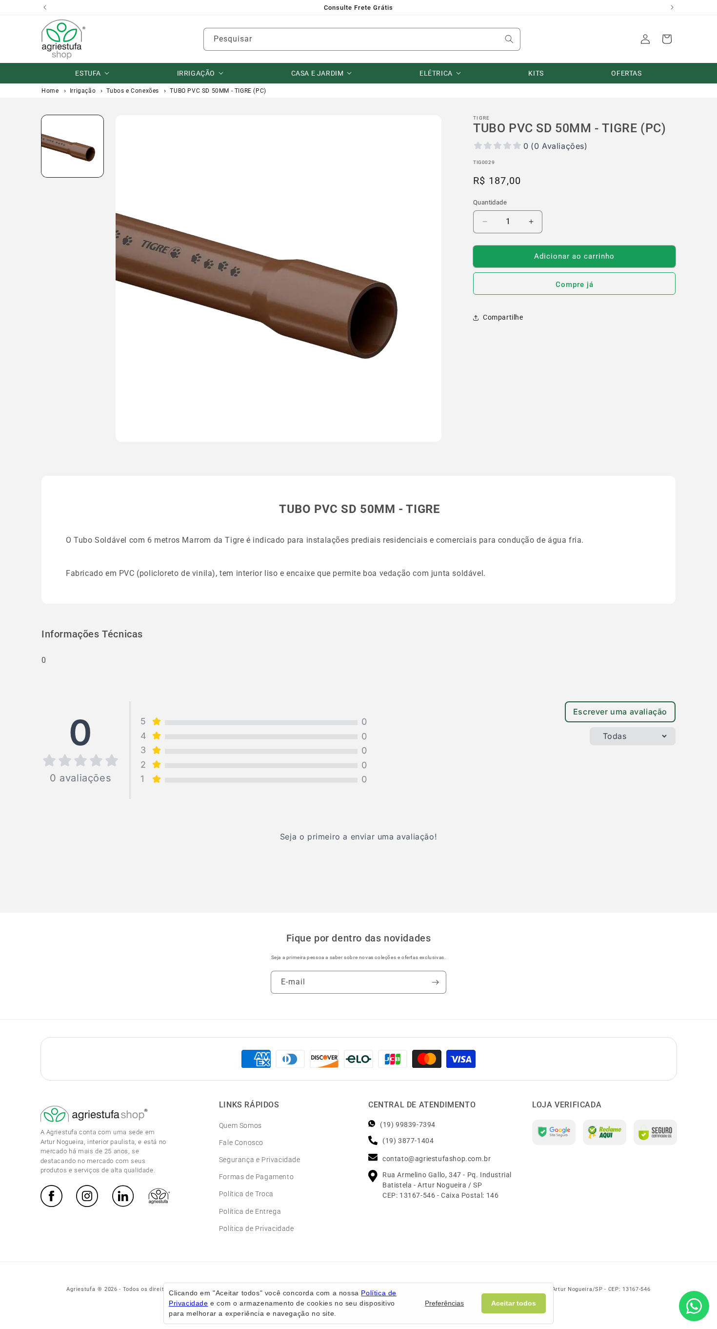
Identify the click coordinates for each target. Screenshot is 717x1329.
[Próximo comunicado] (672, 7)
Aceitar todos (513, 1303)
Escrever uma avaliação (620, 711)
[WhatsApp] (694, 1306)
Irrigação (83, 90)
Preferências (444, 1303)
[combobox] (362, 39)
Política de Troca (246, 1194)
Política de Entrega (250, 1211)
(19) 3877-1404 (408, 1141)
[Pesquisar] (509, 39)
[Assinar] (435, 982)
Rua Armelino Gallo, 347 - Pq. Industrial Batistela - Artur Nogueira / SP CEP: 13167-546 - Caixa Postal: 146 (447, 1185)
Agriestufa (80, 1289)
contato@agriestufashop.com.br (436, 1159)
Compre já (575, 284)
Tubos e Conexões (132, 90)
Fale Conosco (241, 1142)
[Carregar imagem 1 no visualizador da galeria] (72, 146)
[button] (666, 39)
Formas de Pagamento (256, 1177)
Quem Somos (240, 1125)
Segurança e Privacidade (259, 1160)
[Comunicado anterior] (45, 7)
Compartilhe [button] (503, 317)
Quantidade (490, 202)
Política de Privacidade (256, 1228)
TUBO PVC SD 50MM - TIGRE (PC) (218, 90)
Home (50, 90)
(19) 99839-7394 (408, 1124)
